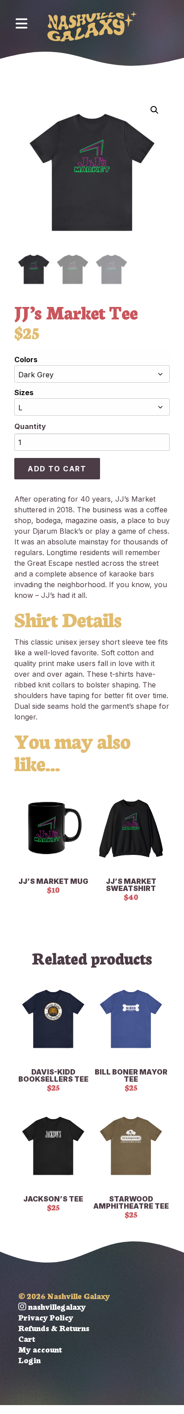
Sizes (23, 392)
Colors (26, 359)
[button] (154, 110)
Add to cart (57, 468)
